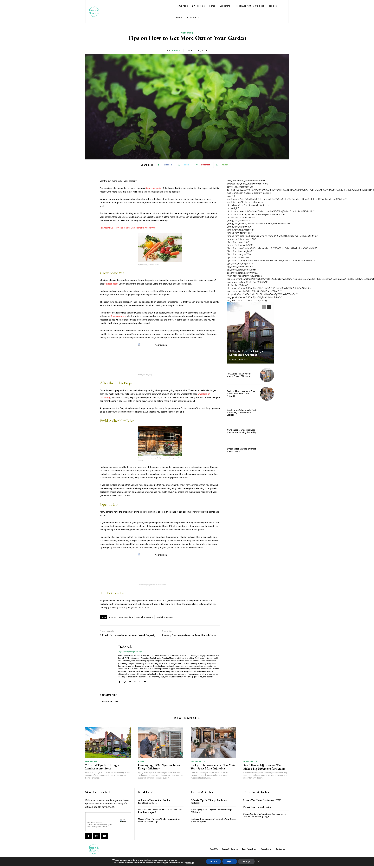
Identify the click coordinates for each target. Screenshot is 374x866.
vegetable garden (144, 617)
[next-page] (269, 307)
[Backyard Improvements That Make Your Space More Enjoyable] (267, 394)
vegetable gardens (165, 617)
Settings (246, 861)
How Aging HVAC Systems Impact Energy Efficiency (239, 375)
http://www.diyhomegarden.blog (129, 652)
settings (190, 862)
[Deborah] (107, 664)
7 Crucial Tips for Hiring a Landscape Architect (246, 352)
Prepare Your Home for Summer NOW (262, 800)
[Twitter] (140, 681)
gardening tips (126, 617)
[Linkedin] (130, 681)
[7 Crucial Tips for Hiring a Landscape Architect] (250, 333)
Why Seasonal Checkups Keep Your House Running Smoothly (241, 431)
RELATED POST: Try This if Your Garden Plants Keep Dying (127, 227)
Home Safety (250, 762)
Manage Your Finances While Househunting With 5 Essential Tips (159, 820)
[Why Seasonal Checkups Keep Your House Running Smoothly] (267, 431)
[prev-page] (264, 307)
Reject (230, 861)
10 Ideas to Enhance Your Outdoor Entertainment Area (154, 801)
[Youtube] (145, 681)
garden (112, 617)
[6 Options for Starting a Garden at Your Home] (267, 450)
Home (141, 761)
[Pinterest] (135, 681)
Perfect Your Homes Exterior (257, 807)
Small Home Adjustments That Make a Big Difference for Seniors (241, 412)
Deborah (175, 50)
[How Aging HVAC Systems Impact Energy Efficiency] (267, 375)
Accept (213, 861)
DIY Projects (198, 761)
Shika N (232, 360)
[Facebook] (119, 681)
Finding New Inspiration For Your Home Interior (189, 634)
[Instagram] (124, 681)
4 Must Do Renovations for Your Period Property (127, 634)
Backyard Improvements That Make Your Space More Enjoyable (241, 393)
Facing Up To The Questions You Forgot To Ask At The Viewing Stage (264, 815)
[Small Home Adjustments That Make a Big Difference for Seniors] (267, 412)
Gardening (187, 32)
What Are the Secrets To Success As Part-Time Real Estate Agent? (160, 811)
